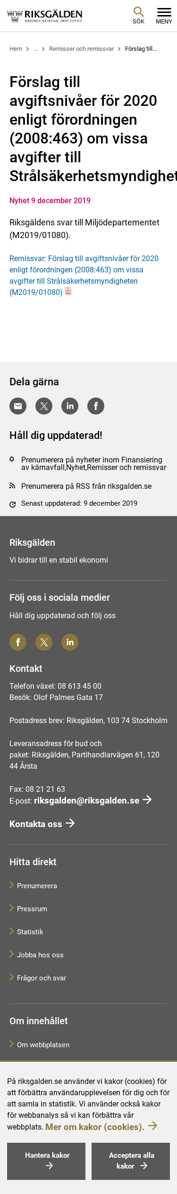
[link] (45, 15)
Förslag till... (141, 48)
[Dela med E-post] (17, 406)
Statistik (30, 932)
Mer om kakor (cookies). (95, 1127)
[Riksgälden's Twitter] (43, 642)
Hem (15, 48)
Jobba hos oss (40, 955)
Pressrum (32, 909)
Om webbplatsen (43, 1045)
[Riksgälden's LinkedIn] (69, 642)
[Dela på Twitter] (43, 406)
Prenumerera (37, 886)
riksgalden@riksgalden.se (86, 800)
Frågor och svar (41, 978)
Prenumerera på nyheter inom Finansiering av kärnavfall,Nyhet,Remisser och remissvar (93, 463)
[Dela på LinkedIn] (69, 406)
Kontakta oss (35, 824)
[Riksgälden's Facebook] (17, 642)
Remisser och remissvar (81, 48)
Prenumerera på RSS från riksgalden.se (86, 486)
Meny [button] (164, 21)
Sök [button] (138, 21)
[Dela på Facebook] (95, 406)
